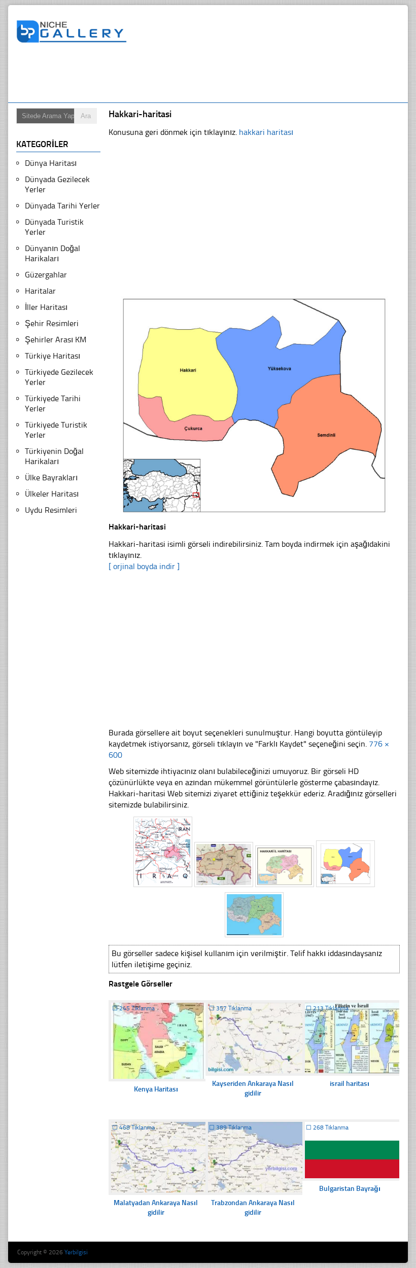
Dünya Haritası (51, 163)
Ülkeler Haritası (52, 494)
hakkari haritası (266, 132)
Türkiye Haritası (52, 356)
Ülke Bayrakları (51, 477)
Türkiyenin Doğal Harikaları (54, 456)
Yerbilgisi (76, 1252)
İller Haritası (46, 307)
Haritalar (40, 291)
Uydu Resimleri (51, 510)
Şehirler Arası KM (55, 339)
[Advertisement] (201, 74)
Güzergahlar (46, 274)
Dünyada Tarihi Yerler (62, 205)
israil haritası (349, 1083)
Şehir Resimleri (52, 323)
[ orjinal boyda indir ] (144, 566)
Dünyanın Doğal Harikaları (52, 253)
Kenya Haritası (156, 1089)
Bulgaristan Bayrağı (349, 1188)
